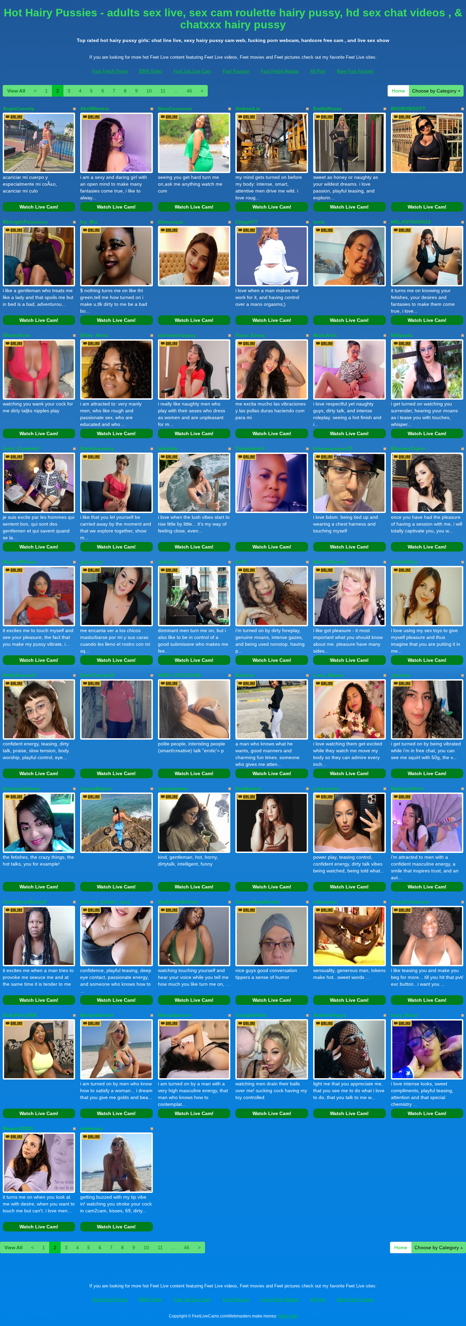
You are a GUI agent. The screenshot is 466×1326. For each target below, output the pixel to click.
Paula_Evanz (250, 335)
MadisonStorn (407, 788)
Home (398, 91)
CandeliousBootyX (24, 901)
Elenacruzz (170, 222)
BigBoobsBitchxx (178, 901)
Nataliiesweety (97, 448)
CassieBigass (96, 788)
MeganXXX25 (18, 1128)
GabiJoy (167, 562)
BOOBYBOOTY (408, 108)
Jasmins (400, 675)
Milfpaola (401, 335)
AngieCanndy (18, 108)
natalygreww (172, 788)
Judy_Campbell (21, 448)
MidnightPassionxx (25, 222)
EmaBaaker (248, 788)
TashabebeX (249, 448)
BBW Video (150, 71)
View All (16, 91)
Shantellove (16, 335)
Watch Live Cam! (38, 207)
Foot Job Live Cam (192, 71)
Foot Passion (236, 71)
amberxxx (91, 1128)
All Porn (318, 71)
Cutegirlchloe (251, 1015)
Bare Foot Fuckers (355, 71)
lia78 (240, 562)
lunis (319, 222)
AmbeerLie (247, 108)
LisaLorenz (326, 788)
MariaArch (325, 335)
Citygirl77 (246, 222)
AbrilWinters (94, 108)
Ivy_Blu (89, 222)
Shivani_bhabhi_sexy (105, 901)
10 (149, 91)
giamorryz (91, 562)
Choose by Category (435, 91)
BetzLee (244, 675)
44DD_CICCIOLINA (179, 675)
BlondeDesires (330, 562)
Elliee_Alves (94, 335)
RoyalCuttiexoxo (410, 901)
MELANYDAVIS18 (411, 222)
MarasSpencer (174, 1015)
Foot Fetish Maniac (280, 71)
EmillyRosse (327, 108)
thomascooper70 (332, 448)
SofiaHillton (404, 562)
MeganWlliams (20, 562)
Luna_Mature (328, 675)
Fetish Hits (287, 1316)
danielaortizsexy (177, 335)
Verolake (168, 448)
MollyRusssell (19, 675)
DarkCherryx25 (97, 675)
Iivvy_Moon (404, 1015)
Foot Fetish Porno (110, 71)
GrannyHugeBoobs (257, 901)
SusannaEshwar (21, 788)
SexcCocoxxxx (175, 108)
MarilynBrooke (97, 1015)
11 (162, 91)
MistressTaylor (408, 448)
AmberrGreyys (329, 1015)
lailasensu (325, 901)
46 (189, 91)
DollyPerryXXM (20, 1015)
